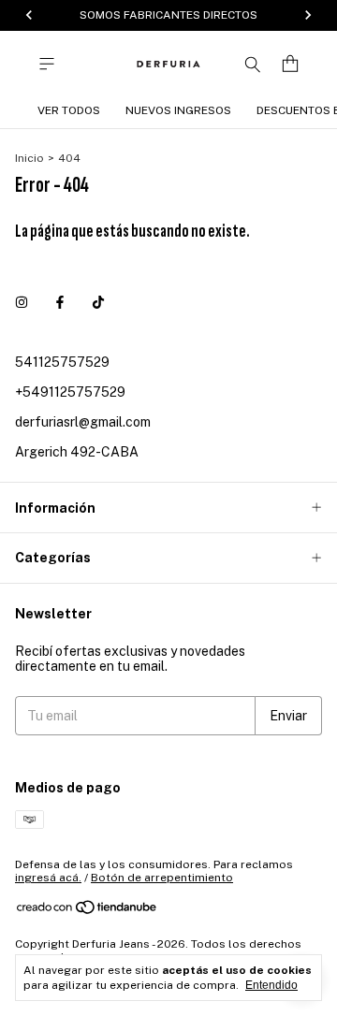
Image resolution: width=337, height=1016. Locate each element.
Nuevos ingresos (178, 110)
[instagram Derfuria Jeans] (21, 302)
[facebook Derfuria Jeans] (59, 302)
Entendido (271, 985)
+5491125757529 (70, 392)
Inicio (29, 158)
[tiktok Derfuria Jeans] (98, 302)
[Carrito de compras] (290, 64)
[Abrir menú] (46, 64)
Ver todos (68, 110)
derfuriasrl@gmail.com (83, 421)
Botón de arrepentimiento (162, 877)
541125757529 (62, 362)
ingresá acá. (48, 877)
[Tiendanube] (87, 911)
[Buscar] (252, 63)
